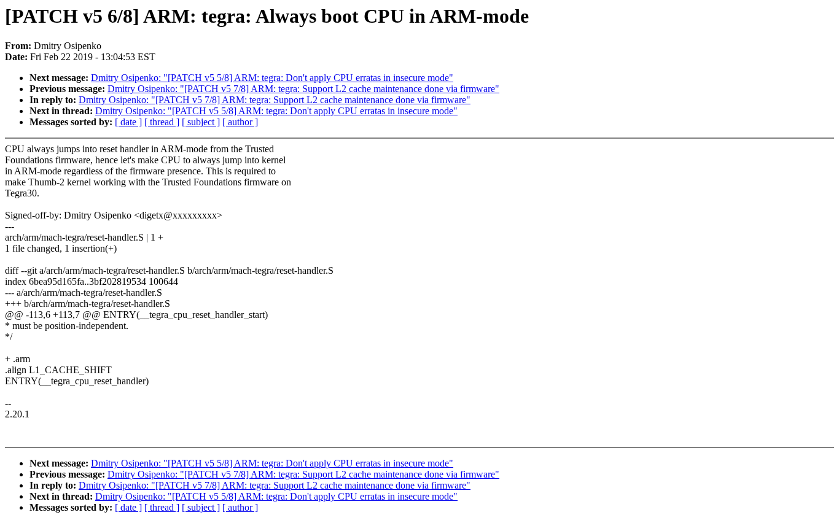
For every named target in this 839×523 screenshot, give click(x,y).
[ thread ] (161, 122)
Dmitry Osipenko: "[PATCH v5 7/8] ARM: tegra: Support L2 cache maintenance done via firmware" (303, 88)
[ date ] (128, 122)
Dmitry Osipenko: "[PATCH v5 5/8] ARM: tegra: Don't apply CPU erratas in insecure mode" (272, 77)
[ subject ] (201, 122)
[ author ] (240, 122)
